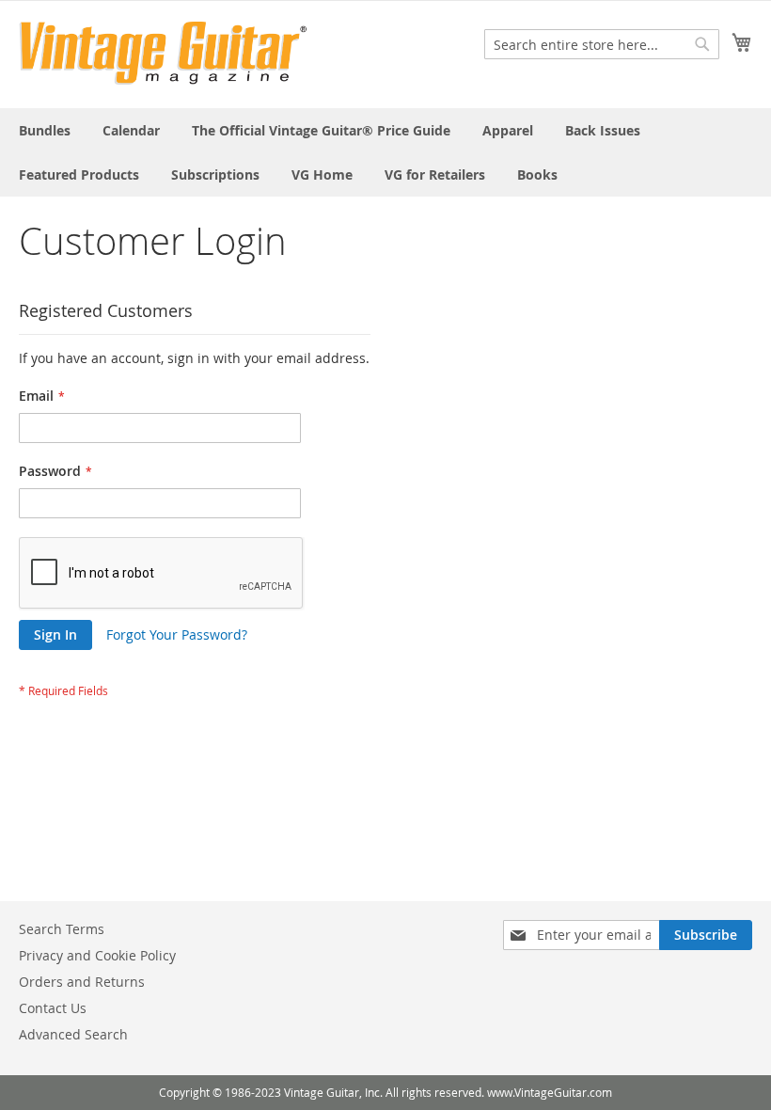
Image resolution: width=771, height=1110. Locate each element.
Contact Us (53, 1008)
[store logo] (163, 53)
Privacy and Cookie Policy (97, 955)
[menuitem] (45, 130)
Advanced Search (73, 1034)
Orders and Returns (82, 982)
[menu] (385, 152)
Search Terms (61, 929)
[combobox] (601, 44)
